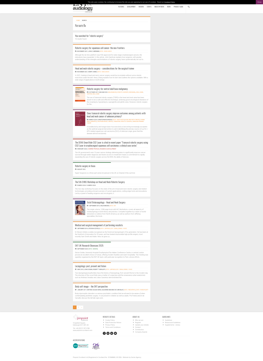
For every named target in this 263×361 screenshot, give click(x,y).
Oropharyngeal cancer (105, 121)
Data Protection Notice (113, 322)
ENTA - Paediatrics (130, 290)
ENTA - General (93, 249)
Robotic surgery (122, 92)
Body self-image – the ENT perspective (91, 286)
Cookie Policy (110, 320)
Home (78, 20)
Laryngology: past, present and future (90, 266)
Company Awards (141, 332)
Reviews (141, 6)
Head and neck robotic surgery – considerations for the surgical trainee (104, 68)
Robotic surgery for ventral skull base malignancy (107, 89)
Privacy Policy (110, 325)
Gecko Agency (136, 357)
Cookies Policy (169, 2)
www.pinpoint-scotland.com (82, 330)
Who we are (139, 320)
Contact (138, 327)
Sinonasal (132, 92)
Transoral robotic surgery (122, 121)
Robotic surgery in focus (85, 166)
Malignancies (112, 92)
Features (121, 6)
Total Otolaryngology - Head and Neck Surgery (106, 202)
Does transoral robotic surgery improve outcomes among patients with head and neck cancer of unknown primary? (116, 114)
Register (138, 322)
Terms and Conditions (113, 327)
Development (131, 6)
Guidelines (168, 320)
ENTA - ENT (113, 205)
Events (149, 6)
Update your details (142, 325)
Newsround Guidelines (172, 322)
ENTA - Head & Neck (106, 51)
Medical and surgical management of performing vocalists (99, 225)
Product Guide (178, 6)
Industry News (159, 6)
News (169, 6)
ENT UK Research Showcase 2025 (89, 245)
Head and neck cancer (132, 119)
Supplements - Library (172, 325)
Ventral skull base (93, 94)
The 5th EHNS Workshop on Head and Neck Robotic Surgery (100, 182)
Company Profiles (93, 149)
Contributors (139, 330)
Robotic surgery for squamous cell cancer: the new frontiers (100, 48)
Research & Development (108, 149)
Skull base (139, 92)
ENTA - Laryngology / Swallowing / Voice (113, 228)
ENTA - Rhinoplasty (142, 290)
